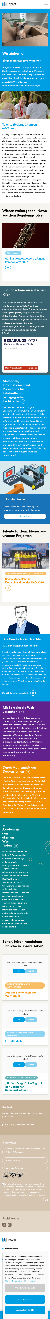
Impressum (30, 1281)
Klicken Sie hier (25, 516)
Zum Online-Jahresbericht (15, 693)
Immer (31, 971)
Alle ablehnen (25, 1299)
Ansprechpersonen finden (22, 1124)
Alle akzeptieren (25, 1310)
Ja (19, 971)
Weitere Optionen (25, 1288)
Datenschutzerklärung (23, 1192)
